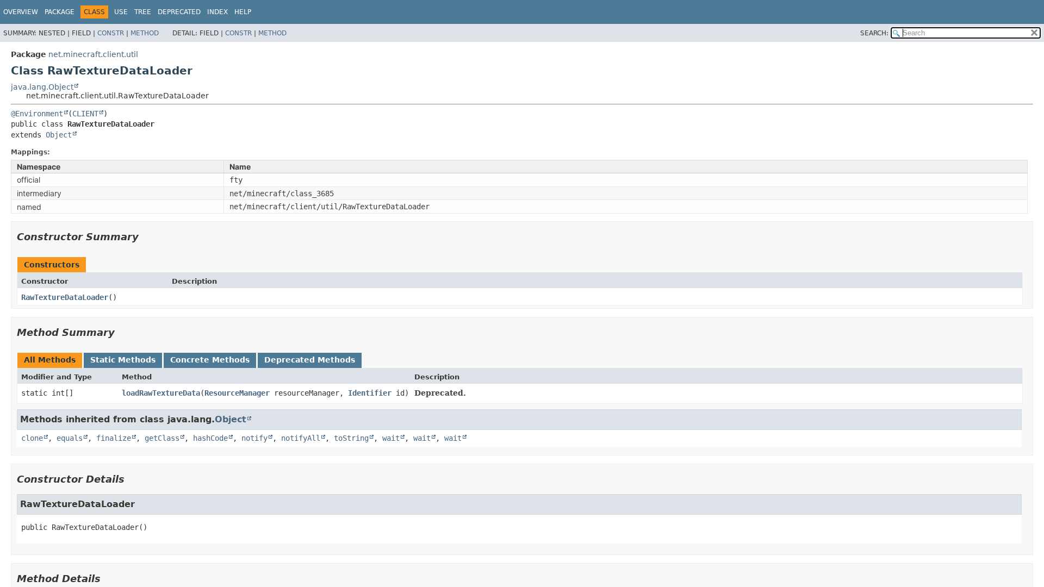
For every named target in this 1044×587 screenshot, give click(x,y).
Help (242, 12)
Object (59, 134)
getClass (162, 438)
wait (391, 438)
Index (217, 12)
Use (121, 12)
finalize (113, 438)
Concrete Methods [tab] (210, 359)
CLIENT (85, 113)
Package (59, 12)
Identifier (369, 393)
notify (254, 438)
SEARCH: (874, 33)
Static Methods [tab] (123, 359)
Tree (142, 12)
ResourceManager (237, 393)
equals (70, 438)
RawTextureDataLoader (64, 297)
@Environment (37, 113)
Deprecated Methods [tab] (309, 359)
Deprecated (179, 12)
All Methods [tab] (50, 359)
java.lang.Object (42, 87)
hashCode (210, 438)
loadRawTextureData (161, 393)
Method (144, 33)
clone (32, 438)
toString (351, 438)
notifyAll (300, 438)
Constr (110, 33)
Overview (20, 12)
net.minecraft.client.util (93, 54)
